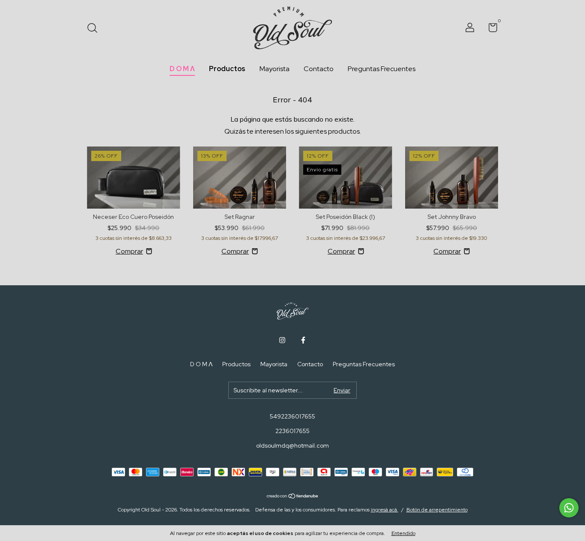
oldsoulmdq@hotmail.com (292, 445)
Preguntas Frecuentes (381, 68)
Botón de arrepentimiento (437, 509)
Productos (227, 68)
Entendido (403, 533)
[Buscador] (95, 29)
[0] (489, 29)
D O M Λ (182, 68)
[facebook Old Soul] (303, 340)
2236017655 (292, 431)
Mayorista (275, 68)
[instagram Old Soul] (282, 340)
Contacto (319, 68)
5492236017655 (292, 416)
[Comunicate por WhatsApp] (569, 507)
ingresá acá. (384, 509)
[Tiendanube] (292, 496)
